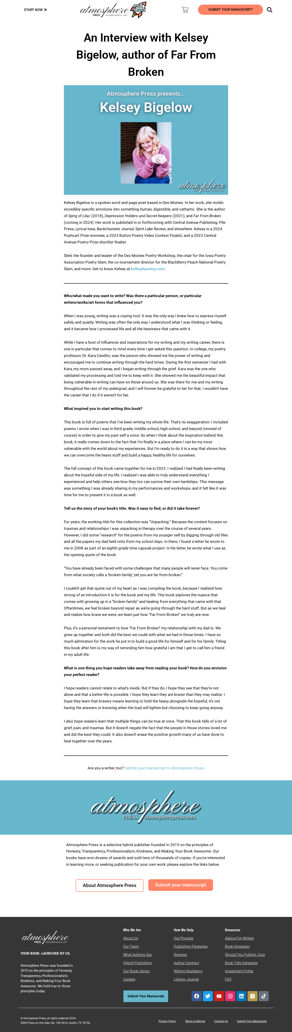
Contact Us (221, 1021)
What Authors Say (137, 955)
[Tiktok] (264, 996)
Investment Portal (239, 971)
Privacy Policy (167, 1021)
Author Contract (186, 963)
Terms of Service (195, 1021)
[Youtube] (219, 996)
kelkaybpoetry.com (148, 269)
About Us (130, 938)
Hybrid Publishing (137, 963)
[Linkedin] (241, 996)
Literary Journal (186, 979)
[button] (269, 10)
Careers (129, 979)
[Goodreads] (253, 996)
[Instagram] (230, 996)
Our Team (131, 946)
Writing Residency (188, 971)
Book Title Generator (241, 963)
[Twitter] (208, 996)
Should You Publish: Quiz (245, 955)
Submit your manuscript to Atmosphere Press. (165, 768)
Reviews (180, 955)
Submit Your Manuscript (252, 1021)
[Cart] (185, 9)
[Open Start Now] (45, 10)
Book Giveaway (237, 946)
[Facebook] (197, 996)
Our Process (183, 938)
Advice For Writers (239, 938)
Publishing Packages (191, 946)
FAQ (228, 979)
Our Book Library (136, 971)
